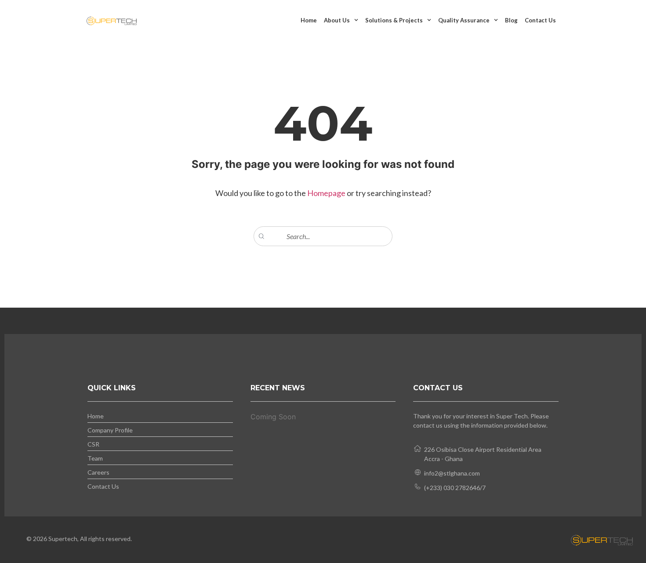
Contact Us (540, 20)
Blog (511, 20)
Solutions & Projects (394, 20)
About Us (337, 20)
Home (309, 20)
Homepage (327, 193)
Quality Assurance (464, 20)
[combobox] (323, 236)
